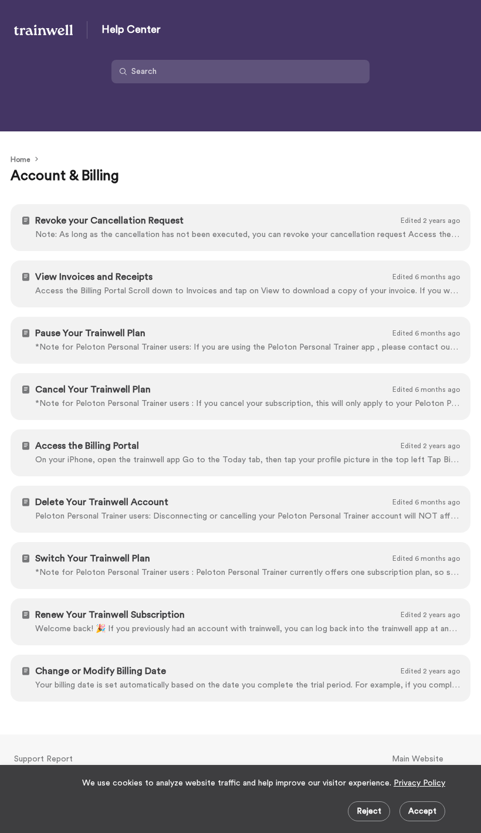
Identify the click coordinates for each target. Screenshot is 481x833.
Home (20, 159)
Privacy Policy (419, 783)
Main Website (417, 759)
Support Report (43, 759)
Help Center (131, 29)
